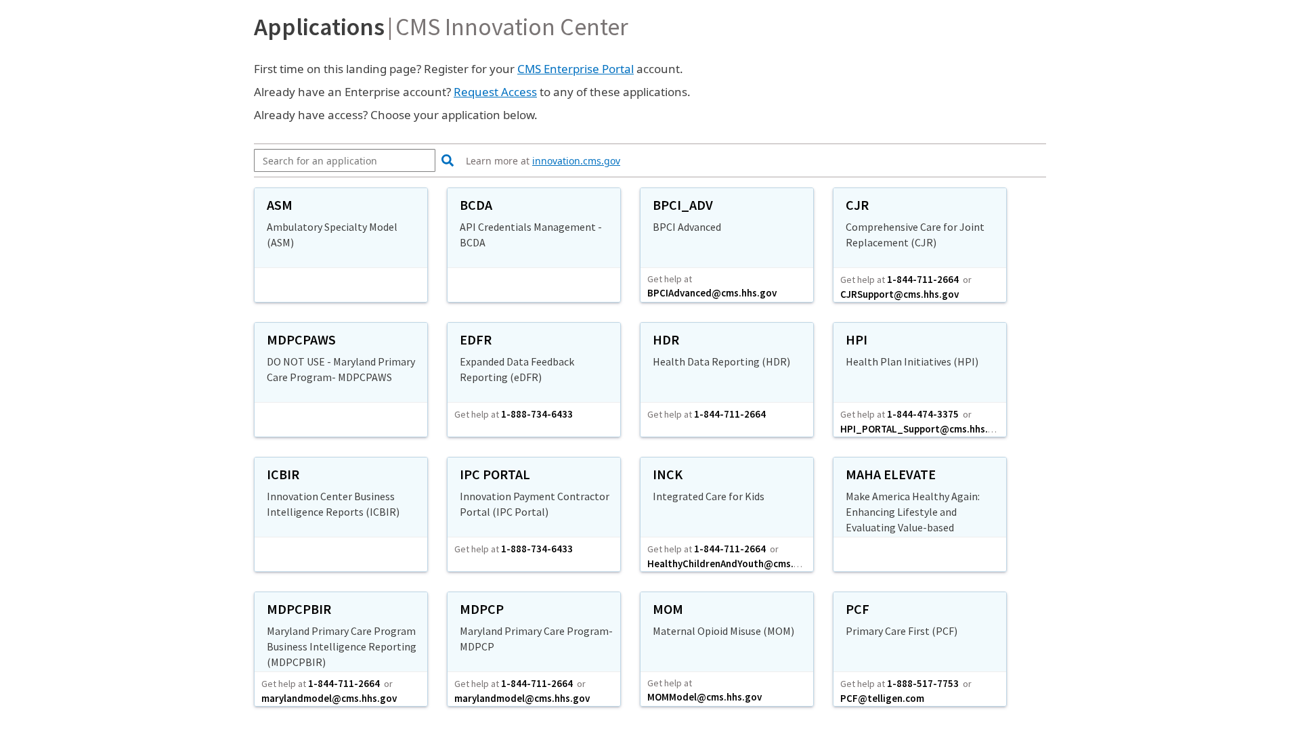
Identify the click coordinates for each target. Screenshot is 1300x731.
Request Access (495, 91)
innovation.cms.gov (576, 160)
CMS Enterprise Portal (575, 68)
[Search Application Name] (446, 161)
